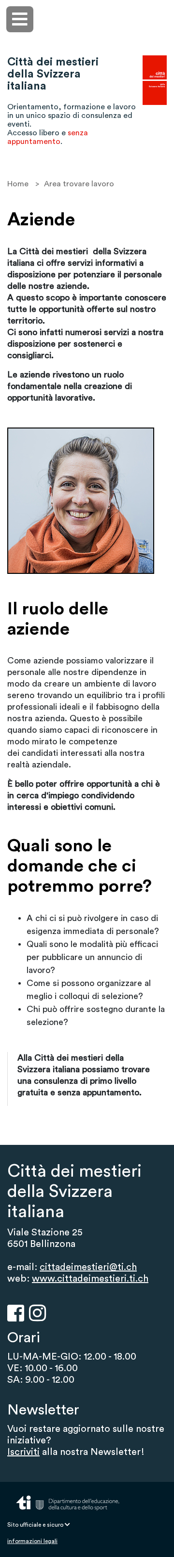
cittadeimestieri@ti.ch (88, 1267)
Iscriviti (23, 1452)
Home (18, 184)
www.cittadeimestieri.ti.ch (90, 1279)
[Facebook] (15, 1313)
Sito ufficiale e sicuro (36, 1525)
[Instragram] (37, 1313)
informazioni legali (32, 1541)
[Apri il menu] (19, 19)
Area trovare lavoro (79, 184)
